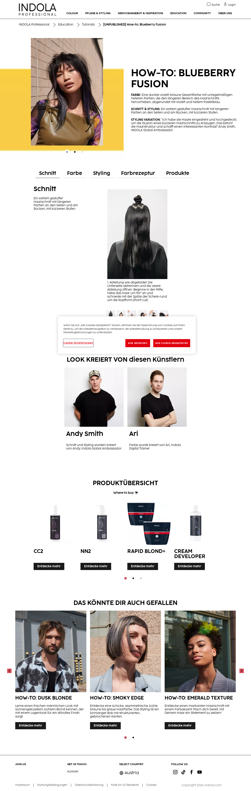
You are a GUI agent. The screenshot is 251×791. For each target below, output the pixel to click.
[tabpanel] (125, 263)
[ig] (175, 772)
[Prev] (10, 671)
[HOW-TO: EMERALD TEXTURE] (200, 671)
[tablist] (125, 578)
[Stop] (67, 152)
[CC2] (55, 535)
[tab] (75, 152)
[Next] (241, 671)
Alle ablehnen (137, 343)
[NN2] (102, 535)
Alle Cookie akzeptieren (171, 343)
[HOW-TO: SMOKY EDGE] (125, 671)
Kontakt (72, 771)
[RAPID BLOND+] (149, 535)
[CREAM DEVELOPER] (195, 535)
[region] (127, 335)
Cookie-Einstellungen (78, 342)
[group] (67, 98)
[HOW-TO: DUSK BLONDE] (50, 671)
